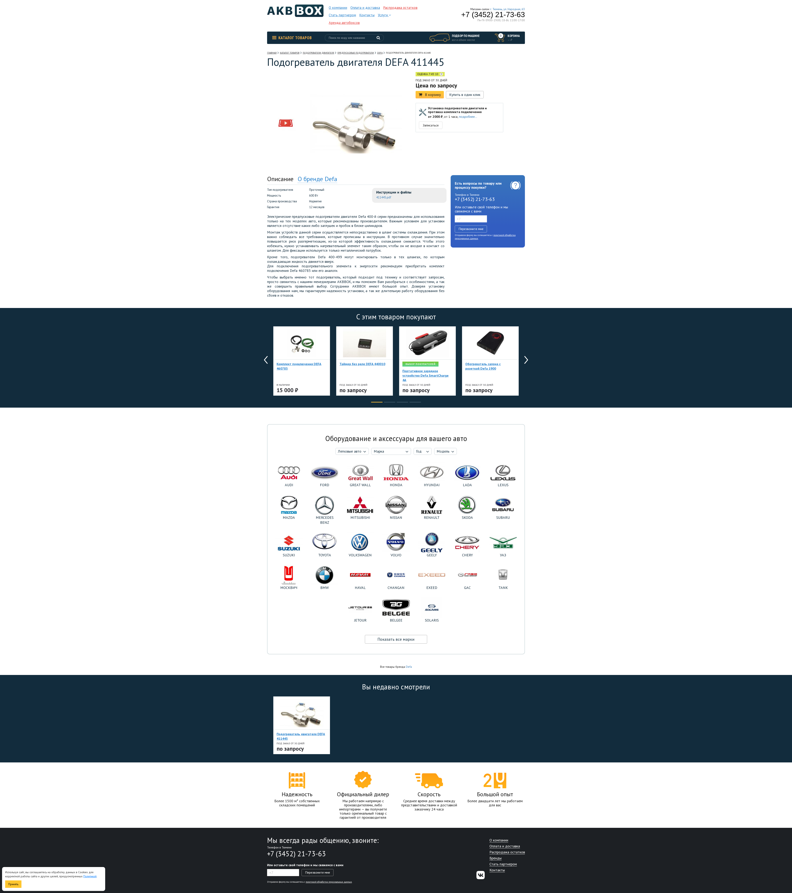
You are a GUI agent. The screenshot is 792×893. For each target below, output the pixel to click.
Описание (280, 179)
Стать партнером (342, 15)
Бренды (495, 858)
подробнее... (468, 116)
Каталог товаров (295, 37)
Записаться (430, 125)
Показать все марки (396, 639)
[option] (286, 97)
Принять (13, 884)
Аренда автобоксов (344, 22)
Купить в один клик (464, 94)
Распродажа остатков (400, 7)
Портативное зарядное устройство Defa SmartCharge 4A (425, 375)
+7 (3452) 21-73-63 (493, 14)
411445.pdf (383, 197)
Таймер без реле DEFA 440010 (362, 364)
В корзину (433, 94)
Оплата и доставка (365, 7)
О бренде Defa (317, 179)
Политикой (90, 876)
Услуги (383, 15)
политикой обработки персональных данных (329, 881)
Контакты (367, 15)
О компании (338, 7)
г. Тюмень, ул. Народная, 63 (507, 9)
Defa (409, 667)
